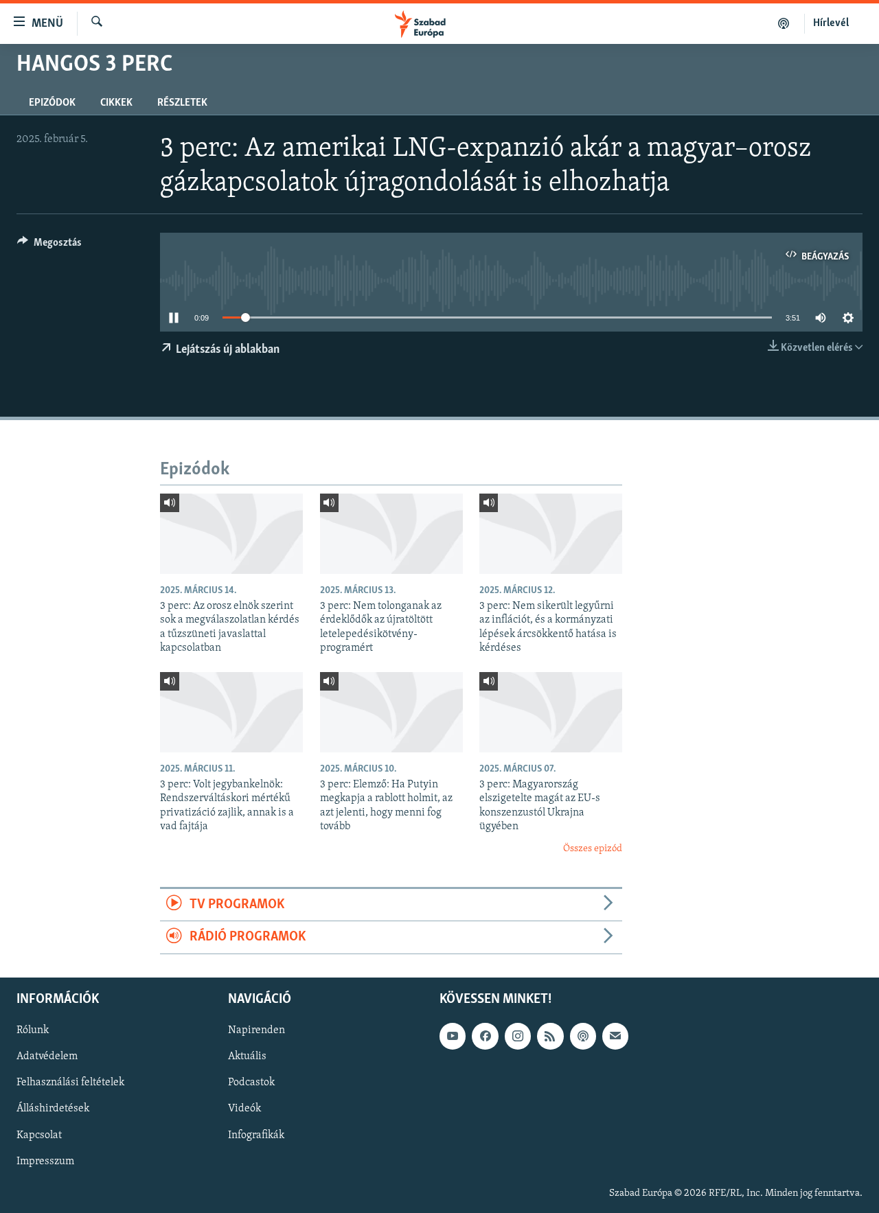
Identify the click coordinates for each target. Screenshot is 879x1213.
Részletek (182, 102)
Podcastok (251, 1082)
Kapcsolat (39, 1134)
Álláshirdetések (52, 1108)
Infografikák (256, 1134)
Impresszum (45, 1160)
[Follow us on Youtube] (453, 1036)
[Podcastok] (784, 23)
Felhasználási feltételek (70, 1082)
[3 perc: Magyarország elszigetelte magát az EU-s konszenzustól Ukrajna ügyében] (550, 712)
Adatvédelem (47, 1056)
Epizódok (52, 102)
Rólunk (32, 1030)
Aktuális (247, 1056)
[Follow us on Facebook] (485, 1036)
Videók (244, 1108)
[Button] (49, 246)
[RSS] (550, 1036)
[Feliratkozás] (615, 1036)
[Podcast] (583, 1036)
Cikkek (116, 102)
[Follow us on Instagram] (518, 1036)
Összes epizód (592, 849)
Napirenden (256, 1030)
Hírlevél (831, 23)
